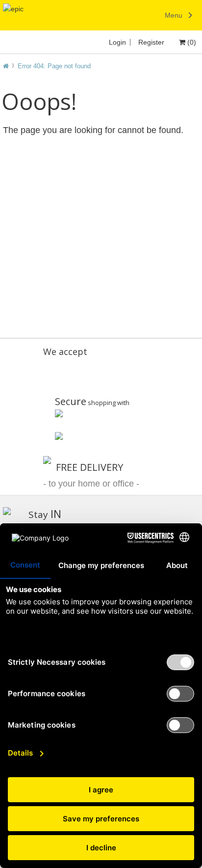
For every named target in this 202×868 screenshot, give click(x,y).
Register (151, 42)
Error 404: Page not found (54, 66)
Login (117, 42)
